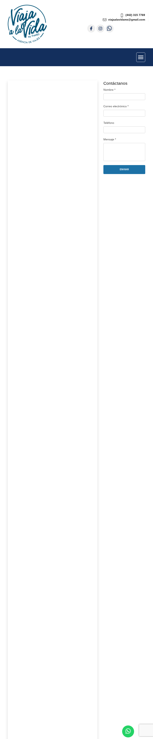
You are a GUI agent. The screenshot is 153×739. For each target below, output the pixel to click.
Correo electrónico (115, 106)
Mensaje (109, 139)
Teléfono (108, 122)
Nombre (109, 89)
